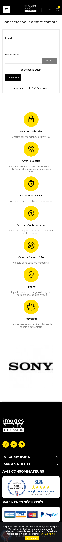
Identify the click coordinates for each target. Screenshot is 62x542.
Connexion (13, 77)
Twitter (13, 444)
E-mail (8, 38)
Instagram (21, 444)
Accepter (32, 538)
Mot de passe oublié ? (31, 69)
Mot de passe (12, 54)
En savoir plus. (47, 533)
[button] (11, 366)
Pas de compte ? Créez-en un (31, 88)
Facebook (5, 444)
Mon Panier (58, 10)
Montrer (49, 61)
